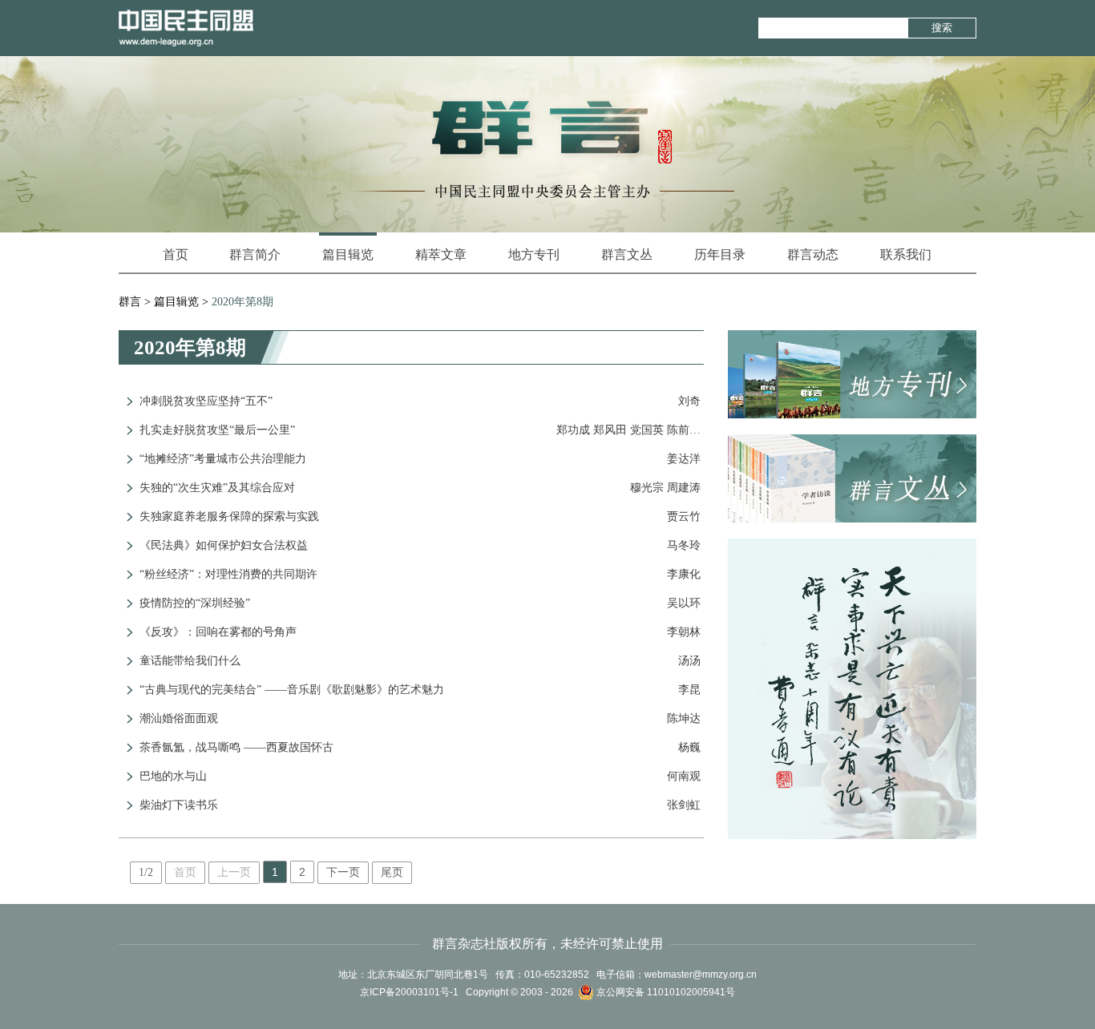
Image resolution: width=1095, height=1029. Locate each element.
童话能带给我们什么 (189, 661)
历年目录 (719, 254)
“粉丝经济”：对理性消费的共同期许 (228, 574)
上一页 (234, 872)
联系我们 (905, 254)
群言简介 (255, 254)
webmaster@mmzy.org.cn (700, 974)
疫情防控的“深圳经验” (194, 603)
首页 (175, 254)
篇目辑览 (348, 254)
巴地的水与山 (173, 776)
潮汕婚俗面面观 (178, 718)
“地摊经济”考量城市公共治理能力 (222, 459)
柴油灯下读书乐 (178, 805)
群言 (130, 302)
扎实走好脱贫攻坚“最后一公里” (217, 430)
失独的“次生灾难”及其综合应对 (217, 488)
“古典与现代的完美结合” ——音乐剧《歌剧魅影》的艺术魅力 (291, 690)
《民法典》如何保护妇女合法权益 (223, 545)
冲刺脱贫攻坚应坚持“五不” (206, 401)
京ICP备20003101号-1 (409, 992)
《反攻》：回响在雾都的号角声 (218, 632)
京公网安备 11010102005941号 (664, 992)
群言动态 (812, 254)
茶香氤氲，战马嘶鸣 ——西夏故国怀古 (236, 747)
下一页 (343, 872)
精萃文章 (441, 254)
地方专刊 (534, 254)
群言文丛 (627, 254)
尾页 (392, 872)
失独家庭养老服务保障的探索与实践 (229, 516)
